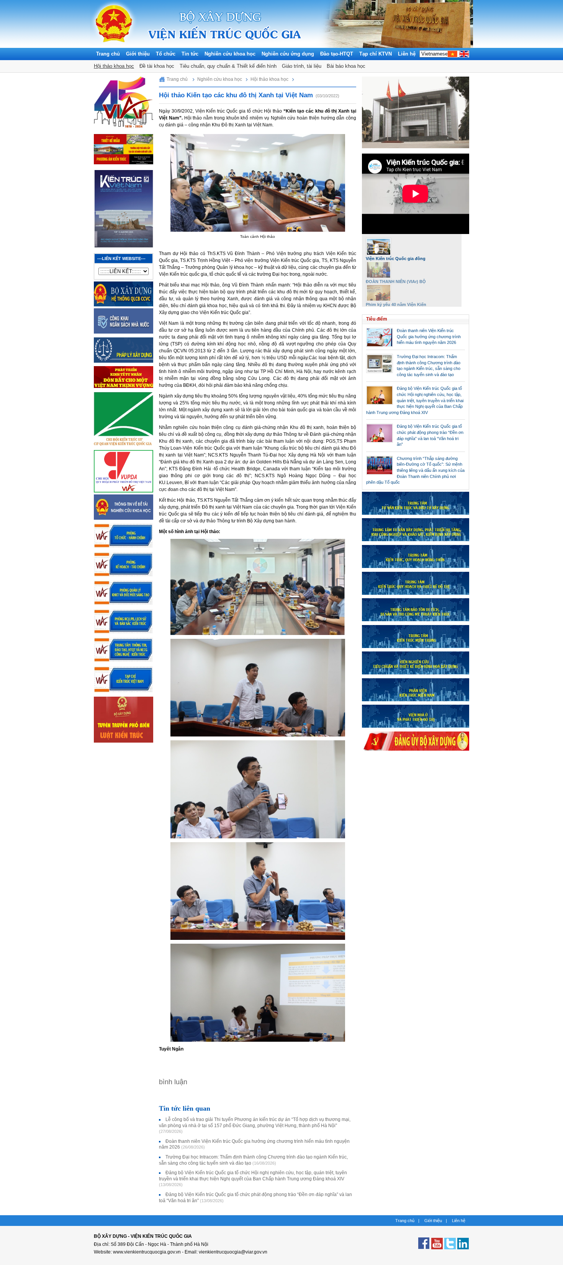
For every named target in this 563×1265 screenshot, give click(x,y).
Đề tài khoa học (156, 66)
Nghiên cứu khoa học (230, 54)
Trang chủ (108, 54)
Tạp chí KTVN (375, 54)
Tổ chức (165, 54)
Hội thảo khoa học (114, 66)
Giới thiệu (138, 54)
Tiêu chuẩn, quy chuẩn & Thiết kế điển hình (228, 66)
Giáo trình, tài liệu (301, 66)
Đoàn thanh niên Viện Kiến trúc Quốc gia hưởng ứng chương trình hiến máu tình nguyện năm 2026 (429, 336)
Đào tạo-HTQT (336, 54)
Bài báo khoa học (346, 66)
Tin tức (190, 54)
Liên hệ (407, 54)
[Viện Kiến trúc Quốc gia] (114, 46)
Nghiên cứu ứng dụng (288, 54)
